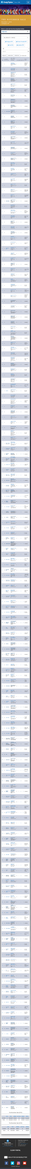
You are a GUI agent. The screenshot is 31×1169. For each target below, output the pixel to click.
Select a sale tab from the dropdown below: (12, 29)
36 (2, 248)
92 (2, 538)
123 (2, 701)
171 (2, 954)
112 (2, 643)
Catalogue (10, 55)
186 (2, 1033)
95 (2, 554)
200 (2, 1107)
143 (2, 807)
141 (2, 796)
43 (2, 285)
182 (2, 1012)
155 (2, 870)
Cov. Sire (7, 60)
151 (2, 849)
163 (2, 912)
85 (2, 501)
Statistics (17, 55)
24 (2, 185)
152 (2, 854)
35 (2, 243)
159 (2, 891)
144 (2, 812)
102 (2, 591)
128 (2, 728)
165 (2, 923)
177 (2, 986)
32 (2, 227)
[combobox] (15, 51)
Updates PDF (21, 45)
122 (2, 696)
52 (2, 327)
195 (2, 1081)
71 (2, 427)
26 (2, 195)
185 (2, 1028)
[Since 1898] (7, 3)
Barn (19, 60)
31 (2, 222)
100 (2, 580)
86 (2, 506)
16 (2, 143)
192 (2, 1065)
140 (2, 791)
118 (2, 675)
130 (2, 738)
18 (2, 153)
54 (2, 338)
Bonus (21, 60)
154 (2, 865)
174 (2, 970)
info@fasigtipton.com (24, 1143)
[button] (15, 1157)
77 (2, 459)
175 (2, 975)
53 (2, 332)
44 (2, 290)
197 (2, 1091)
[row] (15, 64)
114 (2, 654)
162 (2, 907)
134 (2, 759)
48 (2, 311)
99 (2, 575)
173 (2, 965)
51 (2, 322)
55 (2, 343)
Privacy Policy (10, 1146)
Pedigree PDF (9, 41)
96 (2, 559)
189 (2, 1049)
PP (23, 60)
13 (2, 127)
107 (2, 617)
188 (2, 1044)
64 (2, 390)
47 (2, 306)
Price (25, 60)
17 (2, 148)
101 (2, 585)
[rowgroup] (15, 586)
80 (2, 475)
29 (2, 211)
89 (2, 522)
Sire (11, 58)
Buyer (25, 59)
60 (2, 369)
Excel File (11, 45)
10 (2, 111)
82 (2, 485)
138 (2, 780)
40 (2, 269)
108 (2, 622)
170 (2, 949)
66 (2, 401)
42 (2, 280)
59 (2, 364)
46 (2, 301)
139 (2, 786)
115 (2, 659)
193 (2, 1070)
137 (2, 775)
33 (2, 232)
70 (2, 422)
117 (2, 670)
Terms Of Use (4, 1146)
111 (2, 638)
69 (2, 417)
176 (2, 981)
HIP (2, 60)
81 (2, 480)
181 (2, 1007)
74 (2, 443)
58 (2, 359)
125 (2, 712)
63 (2, 385)
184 (2, 1023)
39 (2, 264)
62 (2, 380)
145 (2, 817)
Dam (13, 58)
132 (2, 749)
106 (2, 612)
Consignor (12, 60)
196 (2, 1086)
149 (2, 838)
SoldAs (5, 60)
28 (2, 206)
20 (2, 164)
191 (2, 1060)
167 (2, 933)
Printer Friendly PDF (22, 41)
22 (2, 174)
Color (11, 59)
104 (2, 601)
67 (2, 406)
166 (2, 928)
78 (2, 464)
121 (2, 691)
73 (2, 438)
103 (2, 596)
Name (6, 59)
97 (2, 564)
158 (2, 886)
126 (2, 717)
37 (2, 253)
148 (2, 833)
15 (2, 137)
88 (2, 517)
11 (2, 116)
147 (2, 828)
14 (2, 132)
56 (2, 348)
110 (2, 633)
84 (2, 496)
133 (2, 754)
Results (4, 55)
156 (2, 875)
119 (2, 680)
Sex (13, 59)
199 (2, 1102)
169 (2, 944)
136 (2, 770)
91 (2, 533)
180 (2, 1002)
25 (2, 190)
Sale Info (4, 32)
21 (2, 169)
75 (2, 448)
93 (2, 543)
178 (2, 991)
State (17, 60)
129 (2, 733)
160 (2, 896)
